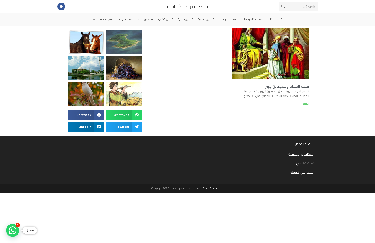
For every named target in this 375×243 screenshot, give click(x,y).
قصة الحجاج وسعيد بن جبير (287, 86)
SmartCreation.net (213, 188)
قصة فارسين (305, 163)
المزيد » (305, 103)
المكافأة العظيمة (301, 154)
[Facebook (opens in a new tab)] (61, 6)
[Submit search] (283, 6)
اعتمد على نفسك (302, 172)
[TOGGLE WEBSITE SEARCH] (94, 19)
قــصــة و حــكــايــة (187, 6)
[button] (124, 115)
